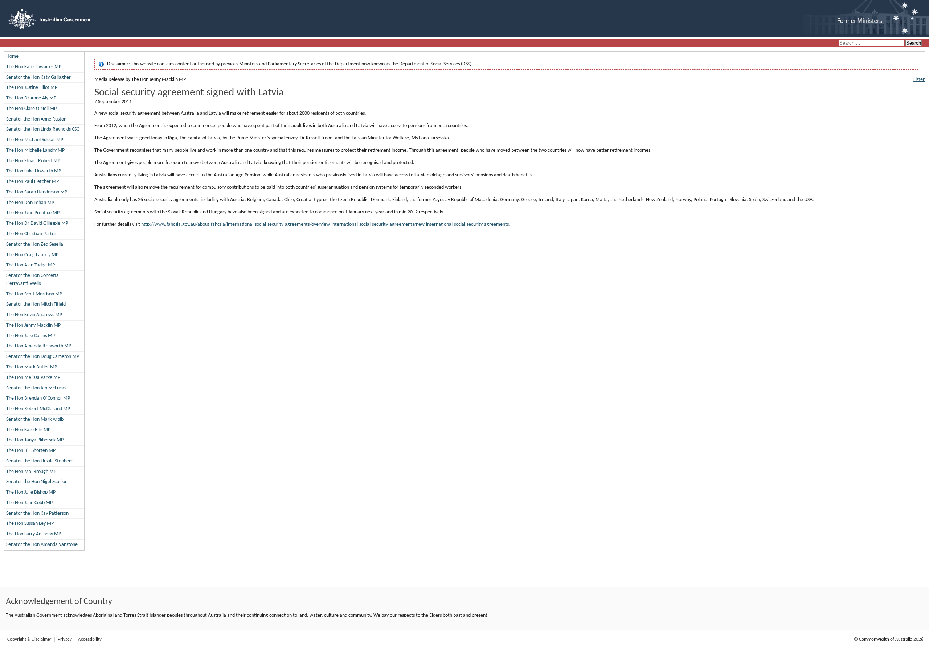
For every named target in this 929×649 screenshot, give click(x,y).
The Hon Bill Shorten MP (31, 450)
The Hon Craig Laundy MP (32, 255)
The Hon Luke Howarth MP (33, 171)
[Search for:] (872, 43)
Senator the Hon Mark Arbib (35, 419)
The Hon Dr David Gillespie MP (37, 223)
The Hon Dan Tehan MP (30, 202)
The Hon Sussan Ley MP (30, 523)
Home (12, 56)
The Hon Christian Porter (31, 234)
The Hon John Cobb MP (29, 503)
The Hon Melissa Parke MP (33, 377)
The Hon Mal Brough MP (31, 471)
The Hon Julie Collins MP (30, 336)
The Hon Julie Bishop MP (31, 492)
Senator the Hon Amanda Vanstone (42, 544)
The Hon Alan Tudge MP (30, 265)
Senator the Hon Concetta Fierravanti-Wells (32, 279)
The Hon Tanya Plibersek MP (35, 440)
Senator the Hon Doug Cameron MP (42, 356)
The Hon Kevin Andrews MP (34, 315)
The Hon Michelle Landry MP (35, 150)
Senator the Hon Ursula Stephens (39, 461)
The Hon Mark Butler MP (31, 367)
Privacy (65, 639)
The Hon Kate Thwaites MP (33, 67)
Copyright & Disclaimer (29, 639)
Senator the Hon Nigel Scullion (36, 481)
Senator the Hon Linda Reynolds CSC (42, 129)
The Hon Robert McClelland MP (38, 409)
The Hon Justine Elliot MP (31, 87)
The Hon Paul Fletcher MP (32, 181)
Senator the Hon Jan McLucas (36, 388)
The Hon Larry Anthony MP (33, 534)
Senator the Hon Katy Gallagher (38, 77)
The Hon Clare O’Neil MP (31, 108)
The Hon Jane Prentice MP (33, 213)
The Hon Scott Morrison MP (34, 294)
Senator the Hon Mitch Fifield (36, 304)
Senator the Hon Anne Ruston (36, 119)
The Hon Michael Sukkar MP (34, 140)
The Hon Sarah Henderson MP (36, 192)
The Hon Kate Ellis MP (28, 430)
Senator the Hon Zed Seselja (34, 244)
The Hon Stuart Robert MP (33, 161)
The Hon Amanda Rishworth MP (38, 346)
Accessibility (90, 639)
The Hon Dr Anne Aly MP (31, 98)
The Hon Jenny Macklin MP (33, 325)
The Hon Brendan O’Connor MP (38, 398)
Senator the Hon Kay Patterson (37, 513)
